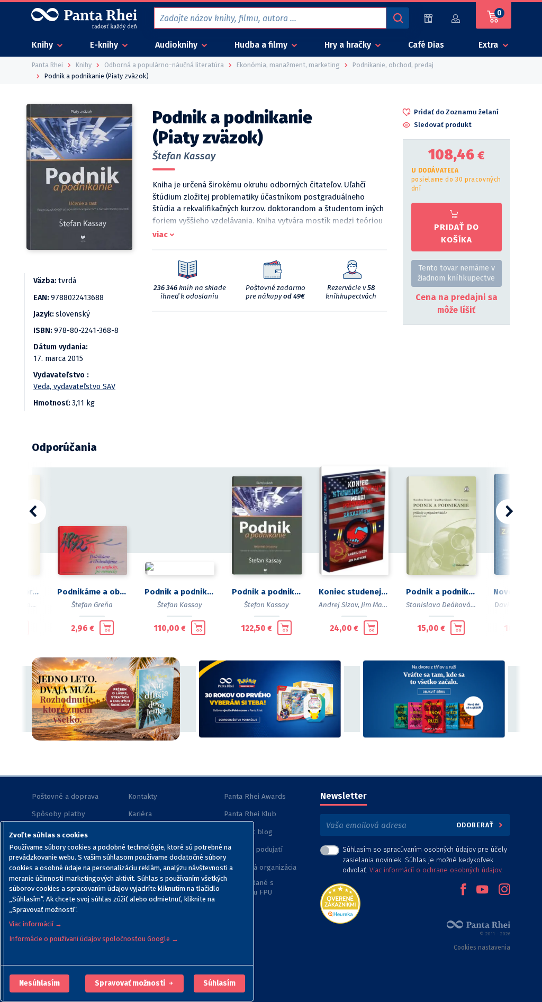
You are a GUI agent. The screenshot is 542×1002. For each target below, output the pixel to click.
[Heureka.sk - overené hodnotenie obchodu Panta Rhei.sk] (340, 903)
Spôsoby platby (58, 813)
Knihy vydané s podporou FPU (249, 887)
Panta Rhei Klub (250, 813)
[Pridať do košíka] (107, 627)
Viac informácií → (35, 924)
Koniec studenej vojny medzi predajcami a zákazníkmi (354, 592)
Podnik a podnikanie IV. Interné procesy (267, 592)
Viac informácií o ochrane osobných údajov (435, 870)
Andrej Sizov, (339, 604)
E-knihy (105, 45)
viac (160, 234)
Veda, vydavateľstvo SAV (74, 386)
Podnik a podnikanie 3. (179, 592)
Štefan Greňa (92, 604)
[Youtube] (482, 890)
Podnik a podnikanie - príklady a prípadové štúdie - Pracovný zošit (441, 592)
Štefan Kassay (183, 156)
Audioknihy (177, 45)
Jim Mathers (380, 604)
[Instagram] (504, 890)
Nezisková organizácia (260, 867)
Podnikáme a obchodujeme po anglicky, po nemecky (92, 592)
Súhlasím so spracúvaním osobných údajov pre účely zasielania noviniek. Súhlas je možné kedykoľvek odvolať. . (424, 859)
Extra (489, 45)
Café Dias (426, 45)
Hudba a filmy (262, 45)
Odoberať (476, 825)
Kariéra (140, 813)
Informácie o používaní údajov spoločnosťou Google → (93, 939)
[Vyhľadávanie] (397, 18)
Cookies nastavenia (482, 947)
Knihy (43, 45)
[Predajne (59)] (428, 18)
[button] (39, 983)
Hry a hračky (348, 45)
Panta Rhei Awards (255, 796)
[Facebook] (463, 890)
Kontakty (142, 796)
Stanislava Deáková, (439, 604)
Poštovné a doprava (65, 796)
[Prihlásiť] (456, 18)
